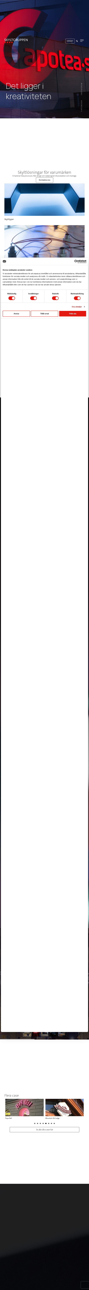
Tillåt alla (72, 314)
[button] (77, 41)
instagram (81, 89)
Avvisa (16, 314)
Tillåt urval (44, 314)
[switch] (33, 298)
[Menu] (82, 41)
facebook (81, 105)
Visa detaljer (77, 307)
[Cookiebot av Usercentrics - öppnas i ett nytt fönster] (76, 261)
